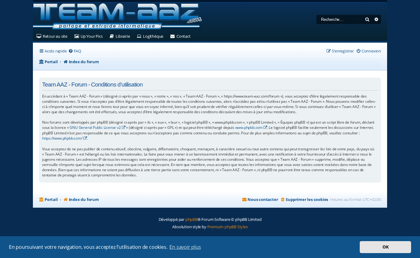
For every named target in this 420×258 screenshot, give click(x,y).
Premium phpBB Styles (227, 226)
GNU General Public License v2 (95, 127)
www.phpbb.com (249, 127)
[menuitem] (74, 51)
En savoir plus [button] (185, 247)
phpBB (191, 219)
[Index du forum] (117, 16)
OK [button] (385, 247)
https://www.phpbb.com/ (62, 138)
